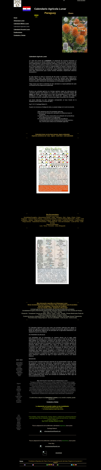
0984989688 (59, 453)
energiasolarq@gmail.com (52, 446)
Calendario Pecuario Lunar (22, 29)
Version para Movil (81, 0)
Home (15, 17)
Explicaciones (18, 32)
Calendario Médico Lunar (21, 23)
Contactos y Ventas (19, 35)
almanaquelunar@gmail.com (52, 431)
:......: (45, 453)
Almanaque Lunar (19, 20)
